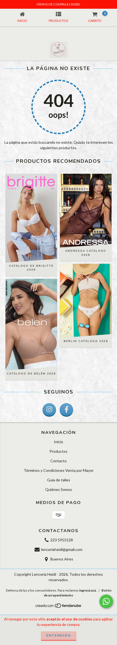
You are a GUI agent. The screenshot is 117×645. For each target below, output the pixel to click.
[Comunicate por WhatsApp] (106, 601)
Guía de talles (58, 480)
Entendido (58, 635)
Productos (58, 451)
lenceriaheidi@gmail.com (61, 549)
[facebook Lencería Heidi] (66, 410)
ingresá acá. (88, 590)
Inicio (58, 441)
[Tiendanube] (58, 607)
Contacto (58, 460)
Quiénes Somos (58, 489)
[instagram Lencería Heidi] (49, 410)
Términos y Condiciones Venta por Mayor (59, 470)
